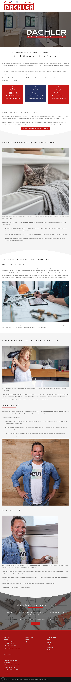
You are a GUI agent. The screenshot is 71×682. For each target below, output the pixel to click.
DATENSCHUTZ (50, 647)
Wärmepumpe (21, 124)
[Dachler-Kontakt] (35, 439)
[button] (3, 679)
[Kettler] (30, 516)
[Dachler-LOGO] (19, 1)
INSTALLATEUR (8, 672)
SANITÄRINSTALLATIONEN (10, 667)
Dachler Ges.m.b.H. (18, 679)
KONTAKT (49, 642)
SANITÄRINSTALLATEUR (10, 662)
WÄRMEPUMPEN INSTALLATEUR (12, 665)
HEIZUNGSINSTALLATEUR (10, 660)
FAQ (48, 652)
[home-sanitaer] (35, 346)
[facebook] (26, 642)
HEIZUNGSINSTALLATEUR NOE (12, 669)
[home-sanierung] (35, 281)
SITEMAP (49, 649)
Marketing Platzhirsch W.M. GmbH (41, 679)
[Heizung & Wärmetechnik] (35, 148)
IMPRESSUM (50, 645)
